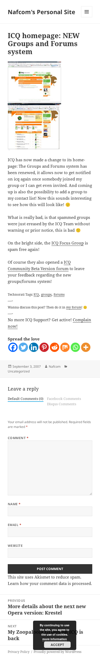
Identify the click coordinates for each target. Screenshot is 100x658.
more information (54, 639)
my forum (73, 307)
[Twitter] (23, 347)
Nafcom (55, 366)
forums (59, 294)
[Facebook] (13, 347)
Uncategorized (19, 371)
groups (46, 294)
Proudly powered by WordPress (57, 651)
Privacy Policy (19, 651)
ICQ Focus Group (67, 243)
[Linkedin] (33, 347)
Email (14, 525)
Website (15, 545)
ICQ (36, 294)
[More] (85, 347)
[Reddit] (54, 347)
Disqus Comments (61, 404)
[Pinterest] (44, 347)
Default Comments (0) (25, 398)
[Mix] (65, 347)
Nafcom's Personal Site (41, 12)
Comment (18, 438)
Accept (57, 644)
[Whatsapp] (75, 347)
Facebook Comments (64, 398)
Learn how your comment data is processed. (50, 583)
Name (14, 504)
